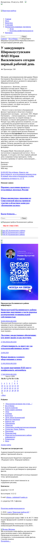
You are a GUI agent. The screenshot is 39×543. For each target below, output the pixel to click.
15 (15, 386)
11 (5, 386)
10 (2, 386)
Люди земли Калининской (15, 417)
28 (12, 391)
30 (18, 391)
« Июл (3, 395)
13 (10, 386)
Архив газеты (6, 445)
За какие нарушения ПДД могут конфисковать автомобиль (16, 369)
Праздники (9, 431)
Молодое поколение (12, 419)
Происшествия (10, 433)
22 (15, 388)
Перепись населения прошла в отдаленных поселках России (15, 188)
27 (10, 391)
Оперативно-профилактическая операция (20, 427)
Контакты (8, 33)
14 (12, 386)
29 (15, 391)
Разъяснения (9, 439)
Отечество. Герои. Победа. (15, 429)
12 (7, 386)
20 (10, 388)
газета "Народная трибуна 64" (18, 512)
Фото (7, 21)
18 (5, 388)
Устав (12, 29)
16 (18, 386)
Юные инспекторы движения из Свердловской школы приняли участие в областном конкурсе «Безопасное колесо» (16, 202)
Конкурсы (9, 23)
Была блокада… (9, 214)
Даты (7, 412)
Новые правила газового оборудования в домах (12, 358)
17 (2, 388)
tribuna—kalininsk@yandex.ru (16, 497)
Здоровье (8, 413)
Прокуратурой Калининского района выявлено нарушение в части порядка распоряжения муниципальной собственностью (19, 313)
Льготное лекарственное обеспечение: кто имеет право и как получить (18, 336)
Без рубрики (13, 39)
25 (5, 391)
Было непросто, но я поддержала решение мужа (18, 174)
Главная (8, 19)
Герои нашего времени (13, 410)
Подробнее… (6, 541)
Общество (9, 425)
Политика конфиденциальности (21, 31)
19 (7, 388)
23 (18, 388)
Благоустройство (11, 408)
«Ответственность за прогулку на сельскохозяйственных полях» (16, 347)
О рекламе (9, 25)
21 (12, 388)
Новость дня (23, 172)
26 (7, 391)
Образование (10, 423)
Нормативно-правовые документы (18, 27)
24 (2, 391)
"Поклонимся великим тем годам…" (18, 404)
